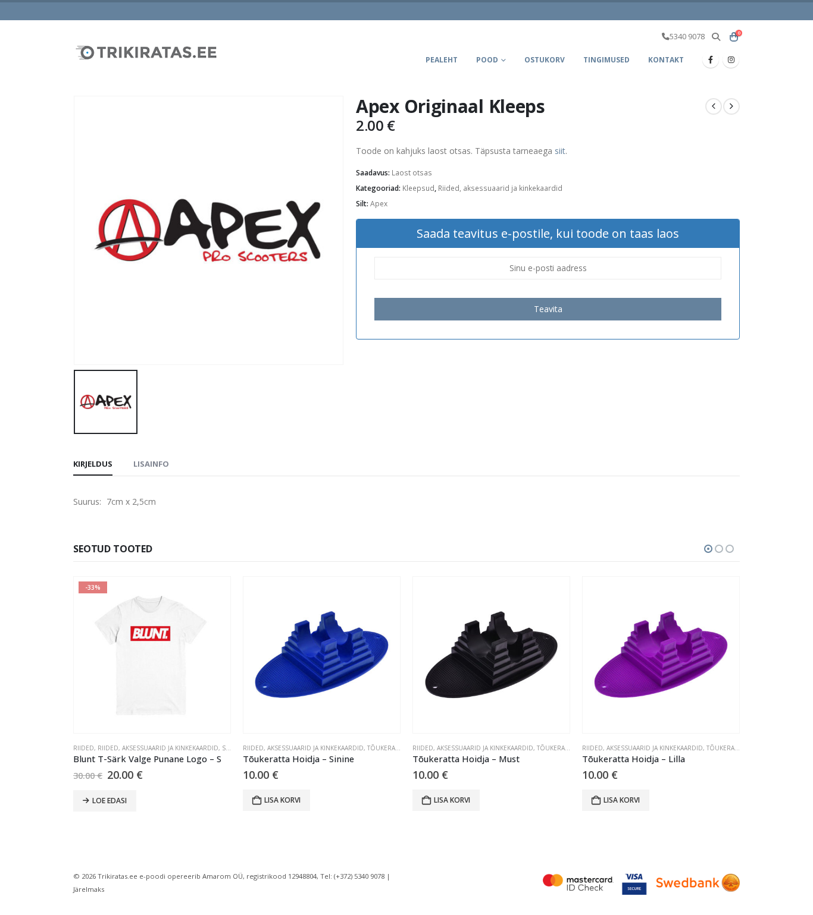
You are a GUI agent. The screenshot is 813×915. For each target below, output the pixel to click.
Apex (378, 204)
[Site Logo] (147, 52)
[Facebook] (710, 59)
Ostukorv (544, 60)
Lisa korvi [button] (282, 800)
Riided (83, 748)
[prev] (713, 106)
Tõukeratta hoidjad (400, 748)
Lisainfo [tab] (151, 463)
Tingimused (606, 60)
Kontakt (666, 60)
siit (560, 150)
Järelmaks (88, 889)
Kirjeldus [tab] (92, 463)
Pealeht (442, 60)
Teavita (548, 309)
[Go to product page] (321, 655)
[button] (716, 36)
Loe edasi (109, 800)
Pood (487, 60)
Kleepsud (418, 188)
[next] (731, 106)
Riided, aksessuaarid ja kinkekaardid (500, 188)
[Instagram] (731, 59)
